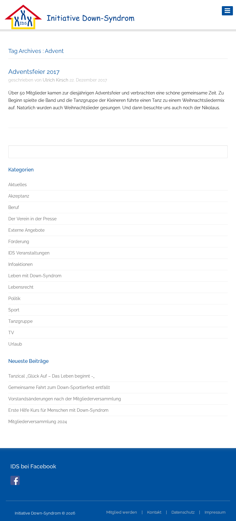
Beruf (13, 207)
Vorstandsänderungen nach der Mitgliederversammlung (64, 398)
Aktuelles (17, 184)
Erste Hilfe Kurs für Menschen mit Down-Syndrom (58, 410)
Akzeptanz (18, 196)
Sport (13, 309)
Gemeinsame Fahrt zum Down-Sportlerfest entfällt (59, 387)
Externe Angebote (26, 230)
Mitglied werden (121, 512)
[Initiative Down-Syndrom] (69, 25)
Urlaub (15, 344)
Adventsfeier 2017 (34, 71)
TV (11, 332)
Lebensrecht (20, 287)
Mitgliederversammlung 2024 (37, 421)
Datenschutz (183, 512)
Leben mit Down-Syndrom (34, 275)
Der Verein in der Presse (32, 218)
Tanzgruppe (20, 321)
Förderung (18, 241)
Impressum (215, 512)
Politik (14, 298)
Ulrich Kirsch (55, 80)
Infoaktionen (20, 264)
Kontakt (154, 512)
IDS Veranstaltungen (28, 252)
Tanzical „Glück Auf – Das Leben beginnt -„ (51, 376)
